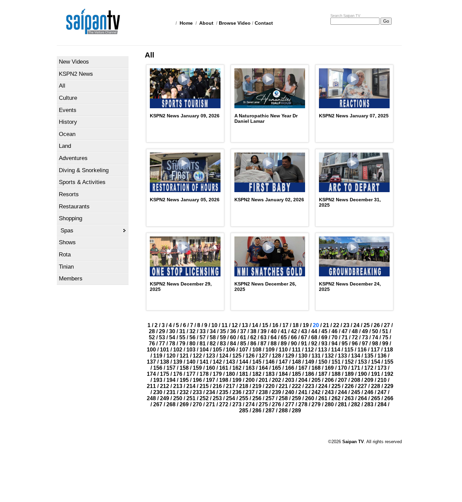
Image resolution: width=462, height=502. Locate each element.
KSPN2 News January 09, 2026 (185, 115)
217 (230, 386)
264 (362, 398)
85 (243, 343)
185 (296, 374)
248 (151, 398)
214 (190, 386)
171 (355, 368)
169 (329, 368)
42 (294, 331)
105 (217, 349)
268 (171, 404)
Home (186, 23)
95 (345, 343)
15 (265, 325)
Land (65, 146)
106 (230, 349)
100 (151, 349)
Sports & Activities (82, 182)
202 (276, 380)
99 (385, 343)
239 (276, 392)
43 (304, 331)
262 (336, 398)
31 (182, 331)
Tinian (66, 267)
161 (223, 368)
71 (345, 337)
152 (349, 362)
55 (182, 337)
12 (235, 325)
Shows (67, 242)
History (68, 122)
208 (355, 380)
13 (245, 325)
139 (177, 362)
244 (342, 392)
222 (296, 386)
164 (263, 368)
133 (342, 356)
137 (151, 362)
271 (210, 404)
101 (164, 349)
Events (67, 110)
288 (283, 410)
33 (203, 331)
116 (362, 349)
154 (375, 362)
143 (230, 362)
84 (233, 343)
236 (236, 392)
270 (197, 404)
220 (270, 386)
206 (329, 380)
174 (151, 374)
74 (375, 337)
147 (283, 362)
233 (197, 392)
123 (210, 356)
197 (210, 380)
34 (213, 331)
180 (230, 374)
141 (204, 362)
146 (270, 362)
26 (377, 325)
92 (314, 343)
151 (336, 362)
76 (152, 343)
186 (309, 374)
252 (204, 398)
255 (243, 398)
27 (387, 325)
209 (368, 380)
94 (334, 343)
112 (309, 349)
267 (157, 404)
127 (263, 356)
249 (164, 398)
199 (236, 380)
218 (243, 386)
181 (243, 374)
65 (284, 337)
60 (233, 337)
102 (177, 349)
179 (217, 374)
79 (182, 343)
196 (197, 380)
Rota (65, 254)
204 (302, 380)
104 (204, 349)
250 (177, 398)
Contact (264, 23)
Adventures (73, 158)
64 (274, 337)
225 (336, 386)
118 (388, 349)
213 (177, 386)
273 (236, 404)
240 (289, 392)
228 (375, 386)
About (206, 23)
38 (253, 331)
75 (385, 337)
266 (388, 398)
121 (184, 356)
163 (250, 368)
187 (322, 374)
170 (342, 368)
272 (223, 404)
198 (223, 380)
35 (223, 331)
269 (184, 404)
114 (335, 349)
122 (197, 356)
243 (329, 392)
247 (382, 392)
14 (255, 325)
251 (190, 398)
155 (388, 362)
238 (263, 392)
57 (203, 337)
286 (256, 410)
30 (172, 331)
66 (294, 337)
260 (309, 398)
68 (314, 337)
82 (213, 343)
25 (367, 325)
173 (382, 368)
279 (316, 404)
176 (177, 374)
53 (162, 337)
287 (270, 410)
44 (314, 331)
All (62, 86)
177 (190, 374)
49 (365, 331)
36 (233, 331)
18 (296, 325)
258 (283, 398)
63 (263, 337)
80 (192, 343)
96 (355, 343)
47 (345, 331)
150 (322, 362)
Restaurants (74, 206)
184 (283, 374)
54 (172, 337)
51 (385, 331)
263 (349, 398)
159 (197, 368)
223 (309, 386)
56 (192, 337)
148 (296, 362)
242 (316, 392)
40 (274, 331)
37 (243, 331)
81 (203, 343)
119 (157, 356)
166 (289, 368)
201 (263, 380)
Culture (68, 98)
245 (355, 392)
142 (217, 362)
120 (171, 356)
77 (162, 343)
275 (263, 404)
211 (151, 386)
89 (284, 343)
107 (243, 349)
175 (164, 374)
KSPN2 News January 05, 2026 (185, 199)
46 (334, 331)
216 (217, 386)
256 (256, 398)
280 (329, 404)
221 (283, 386)
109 (270, 349)
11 (225, 325)
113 (322, 349)
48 (355, 331)
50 (375, 331)
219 (256, 386)
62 (253, 337)
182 (256, 374)
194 (171, 380)
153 (362, 362)
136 (382, 356)
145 (256, 362)
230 (157, 392)
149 (309, 362)
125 (236, 356)
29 (162, 331)
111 (296, 349)
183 (270, 374)
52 (152, 337)
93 (324, 343)
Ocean (67, 134)
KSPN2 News (76, 74)
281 (342, 404)
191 (375, 374)
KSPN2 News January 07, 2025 (354, 115)
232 (184, 392)
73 (365, 337)
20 (316, 325)
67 (304, 337)
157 (171, 368)
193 (157, 380)
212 (164, 386)
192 (388, 374)
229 (388, 386)
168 (316, 368)
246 (368, 392)
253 (217, 398)
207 (342, 380)
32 (192, 331)
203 (289, 380)
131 (316, 356)
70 (334, 337)
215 (204, 386)
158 (184, 368)
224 (322, 386)
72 (355, 337)
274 (250, 404)
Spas (67, 230)
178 (204, 374)
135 (368, 356)
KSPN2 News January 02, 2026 (269, 199)
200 (250, 380)
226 (349, 386)
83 (223, 343)
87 (263, 343)
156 (157, 368)
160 (210, 368)
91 (304, 343)
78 (172, 343)
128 (276, 356)
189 (349, 374)
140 (190, 362)
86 (253, 343)
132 (329, 356)
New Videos (74, 62)
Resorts (69, 194)
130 (302, 356)
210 (382, 380)
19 (306, 325)
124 (223, 356)
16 (275, 325)
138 (164, 362)
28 (152, 331)
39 (263, 331)
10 (214, 325)
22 (336, 325)
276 (276, 404)
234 (210, 392)
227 (362, 386)
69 (324, 337)
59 (223, 337)
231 (171, 392)
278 (302, 404)
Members (71, 278)
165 (276, 368)
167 (302, 368)
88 (274, 343)
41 (284, 331)
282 (355, 404)
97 (365, 343)
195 (184, 380)
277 (289, 404)
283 (368, 404)
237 (250, 392)
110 (283, 349)
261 (322, 398)
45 (324, 331)
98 (375, 343)
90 (294, 343)
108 (256, 349)
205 (316, 380)
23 (346, 325)
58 (213, 337)
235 (223, 392)
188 (336, 374)
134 (355, 356)
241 (302, 392)
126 (250, 356)
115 (348, 349)
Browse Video (235, 23)
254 (230, 398)
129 (289, 356)
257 (270, 398)
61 (243, 337)
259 (296, 398)
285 (243, 410)
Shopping (70, 218)
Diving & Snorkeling (84, 170)
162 (236, 368)
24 (356, 325)
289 (296, 410)
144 (243, 362)
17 (285, 325)
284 (382, 404)
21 (326, 325)
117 (375, 349)
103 (190, 349)
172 (368, 368)
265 (375, 398)
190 (362, 374)
